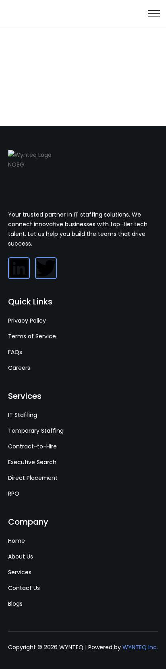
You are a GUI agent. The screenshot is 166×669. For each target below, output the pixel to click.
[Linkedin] (19, 268)
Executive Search (32, 462)
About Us (20, 556)
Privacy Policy (27, 321)
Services (19, 572)
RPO (13, 494)
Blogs (15, 604)
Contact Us (24, 588)
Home (16, 541)
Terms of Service (32, 336)
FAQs (15, 352)
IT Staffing (22, 415)
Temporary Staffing (36, 431)
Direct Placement (33, 478)
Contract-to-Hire (32, 446)
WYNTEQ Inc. (140, 647)
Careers (19, 368)
